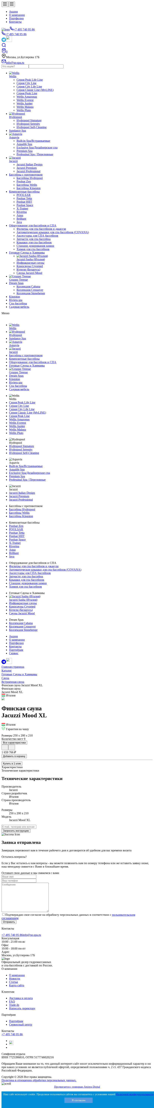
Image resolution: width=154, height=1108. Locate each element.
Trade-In (14, 1005)
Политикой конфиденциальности (135, 1094)
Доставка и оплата (21, 998)
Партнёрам (16, 1021)
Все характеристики (14, 742)
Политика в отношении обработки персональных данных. (39, 1080)
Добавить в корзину (14, 756)
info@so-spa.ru (32, 934)
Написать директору (22, 1008)
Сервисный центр (20, 1024)
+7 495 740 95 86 (12, 934)
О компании (17, 15)
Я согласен (78, 1100)
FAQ (12, 1001)
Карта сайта (16, 985)
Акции (13, 11)
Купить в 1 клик (12, 763)
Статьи (13, 982)
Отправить (9, 921)
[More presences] (5, 747)
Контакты (15, 21)
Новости (14, 978)
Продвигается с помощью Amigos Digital (77, 1086)
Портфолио (16, 18)
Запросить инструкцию (16, 830)
